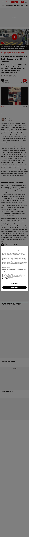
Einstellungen (14, 283)
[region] (14, 268)
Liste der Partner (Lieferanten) (8, 278)
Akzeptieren (14, 287)
